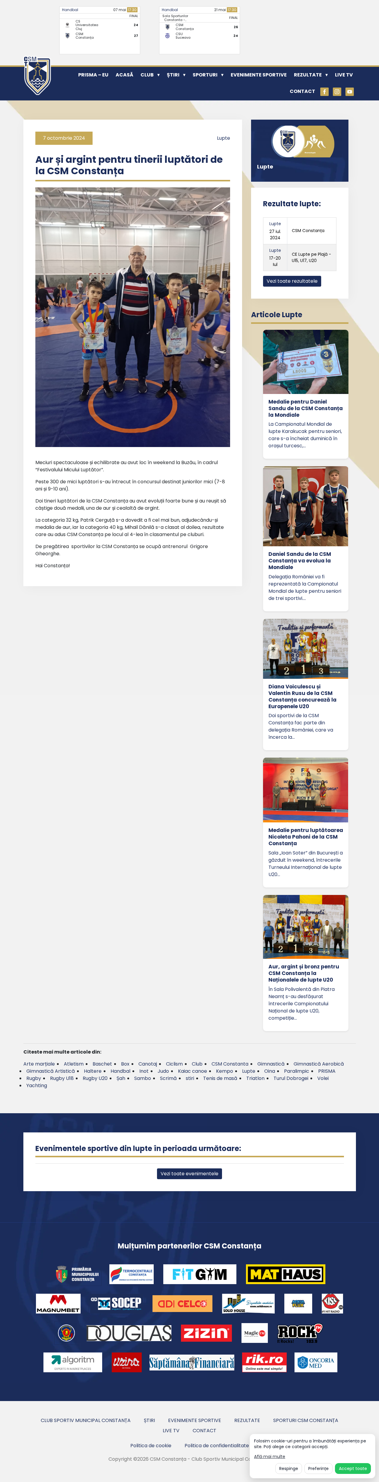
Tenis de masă (220, 1078)
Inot (144, 1071)
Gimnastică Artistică (50, 1071)
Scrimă (168, 1078)
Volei (323, 1078)
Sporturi (205, 74)
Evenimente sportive (259, 74)
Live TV (344, 74)
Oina (269, 1071)
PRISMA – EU (93, 74)
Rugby (33, 1078)
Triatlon (255, 1078)
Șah (121, 1078)
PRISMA (327, 1071)
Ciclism (174, 1063)
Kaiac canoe (192, 1071)
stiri (190, 1078)
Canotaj (147, 1063)
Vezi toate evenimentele (189, 1173)
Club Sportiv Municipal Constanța (86, 1420)
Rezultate (308, 74)
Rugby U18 (62, 1078)
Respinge (288, 1469)
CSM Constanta (230, 1063)
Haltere (93, 1071)
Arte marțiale (39, 1063)
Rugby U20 (95, 1078)
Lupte (223, 138)
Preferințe (318, 1469)
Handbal (70, 9)
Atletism (74, 1063)
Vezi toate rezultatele (292, 281)
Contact (302, 91)
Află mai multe (269, 1457)
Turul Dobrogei (291, 1078)
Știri (173, 74)
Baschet (102, 1063)
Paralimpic (296, 1071)
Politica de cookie (150, 1445)
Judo (163, 1071)
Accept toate (353, 1469)
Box (125, 1063)
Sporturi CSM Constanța (305, 1420)
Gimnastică (271, 1063)
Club (147, 74)
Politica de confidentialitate (217, 1445)
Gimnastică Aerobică (319, 1063)
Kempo (224, 1071)
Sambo (142, 1078)
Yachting (36, 1085)
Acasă (124, 74)
